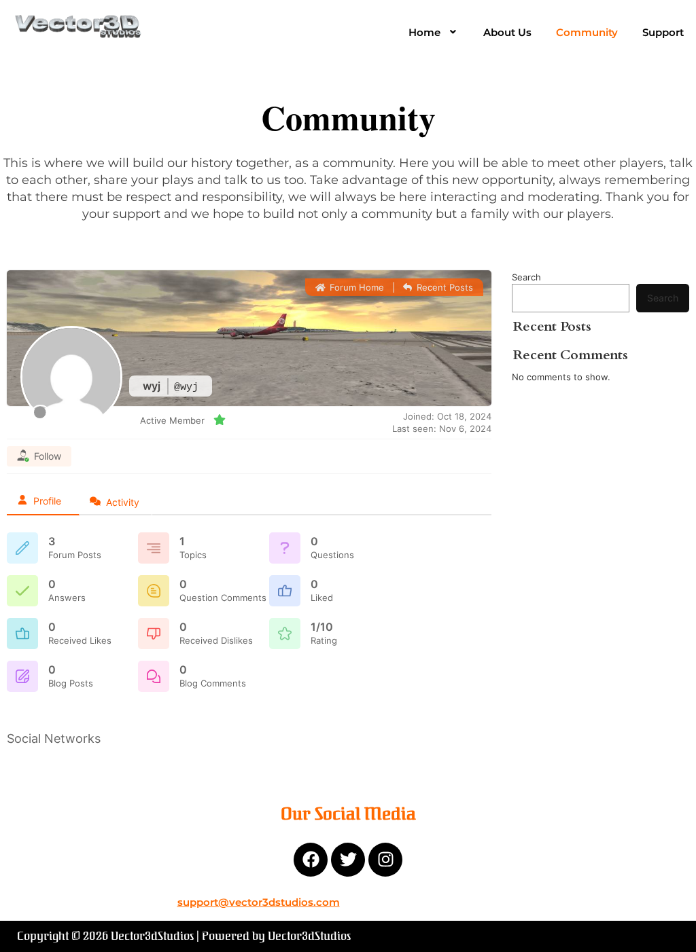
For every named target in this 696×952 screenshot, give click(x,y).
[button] (434, 32)
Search (526, 277)
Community (587, 32)
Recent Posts (443, 287)
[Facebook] (311, 860)
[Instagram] (385, 860)
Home (424, 32)
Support (663, 32)
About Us (507, 32)
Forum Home (355, 287)
